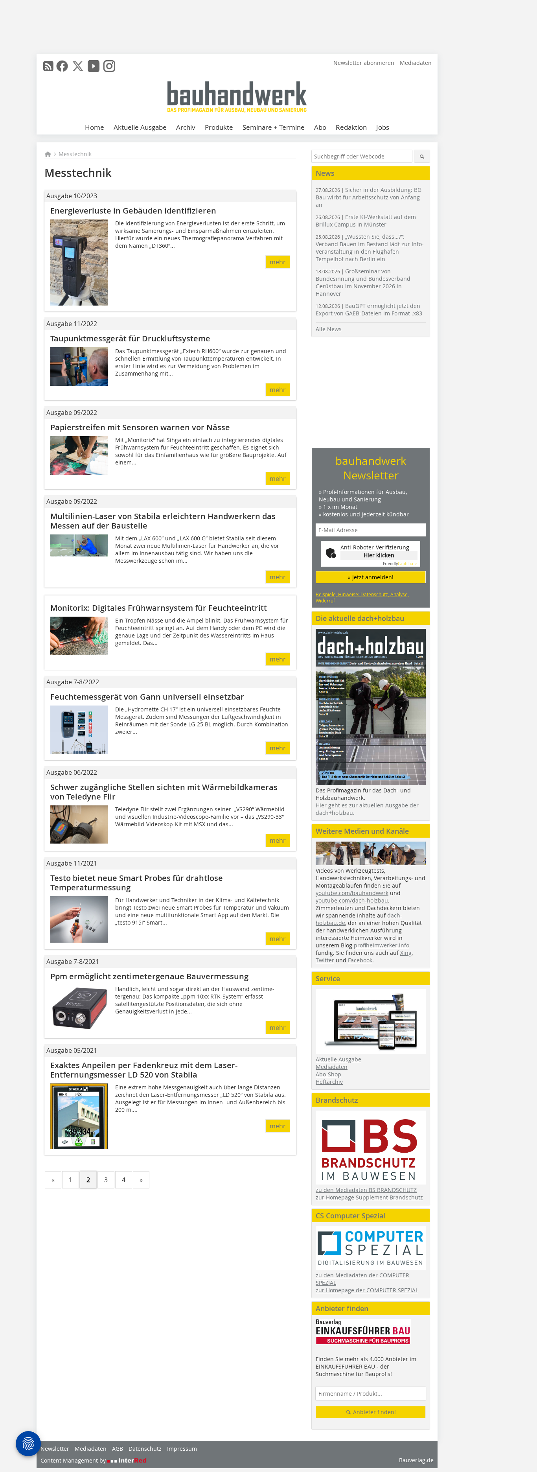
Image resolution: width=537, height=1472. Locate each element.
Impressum (182, 1448)
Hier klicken (379, 555)
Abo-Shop (328, 1074)
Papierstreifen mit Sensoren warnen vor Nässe (140, 427)
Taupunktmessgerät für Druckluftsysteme (130, 338)
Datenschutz (145, 1448)
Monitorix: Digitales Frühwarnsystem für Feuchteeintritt (158, 607)
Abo (320, 127)
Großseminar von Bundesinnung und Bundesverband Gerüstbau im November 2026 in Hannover (363, 282)
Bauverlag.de (416, 1460)
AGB (117, 1448)
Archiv (185, 127)
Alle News (329, 329)
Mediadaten (416, 62)
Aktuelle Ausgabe (140, 127)
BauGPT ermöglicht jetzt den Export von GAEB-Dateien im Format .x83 (369, 309)
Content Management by (73, 1460)
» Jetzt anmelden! (371, 577)
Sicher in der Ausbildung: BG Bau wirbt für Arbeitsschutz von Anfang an (368, 197)
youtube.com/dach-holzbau (352, 900)
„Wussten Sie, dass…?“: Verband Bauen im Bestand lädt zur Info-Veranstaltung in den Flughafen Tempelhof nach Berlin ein (370, 248)
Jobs (382, 127)
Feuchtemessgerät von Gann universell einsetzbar (147, 696)
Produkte (219, 127)
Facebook (360, 960)
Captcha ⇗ (400, 563)
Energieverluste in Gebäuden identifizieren (133, 210)
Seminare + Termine (274, 127)
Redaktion (351, 127)
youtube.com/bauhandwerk (352, 893)
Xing (406, 952)
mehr (278, 262)
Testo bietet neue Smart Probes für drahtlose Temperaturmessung (136, 883)
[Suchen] (422, 156)
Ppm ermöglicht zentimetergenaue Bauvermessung (149, 976)
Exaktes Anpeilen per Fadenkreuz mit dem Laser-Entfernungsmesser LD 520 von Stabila (143, 1070)
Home (94, 127)
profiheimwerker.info (381, 945)
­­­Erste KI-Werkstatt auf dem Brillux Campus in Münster (366, 220)
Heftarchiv (329, 1081)
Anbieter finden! (373, 1412)
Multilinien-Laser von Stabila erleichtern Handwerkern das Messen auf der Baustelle (163, 521)
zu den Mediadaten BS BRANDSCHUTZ (366, 1190)
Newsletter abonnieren (363, 62)
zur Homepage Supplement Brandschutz (369, 1197)
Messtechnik (75, 154)
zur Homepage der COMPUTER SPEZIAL (367, 1290)
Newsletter (54, 1448)
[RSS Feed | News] (48, 66)
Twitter (325, 960)
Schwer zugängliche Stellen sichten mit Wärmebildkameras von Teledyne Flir (164, 792)
